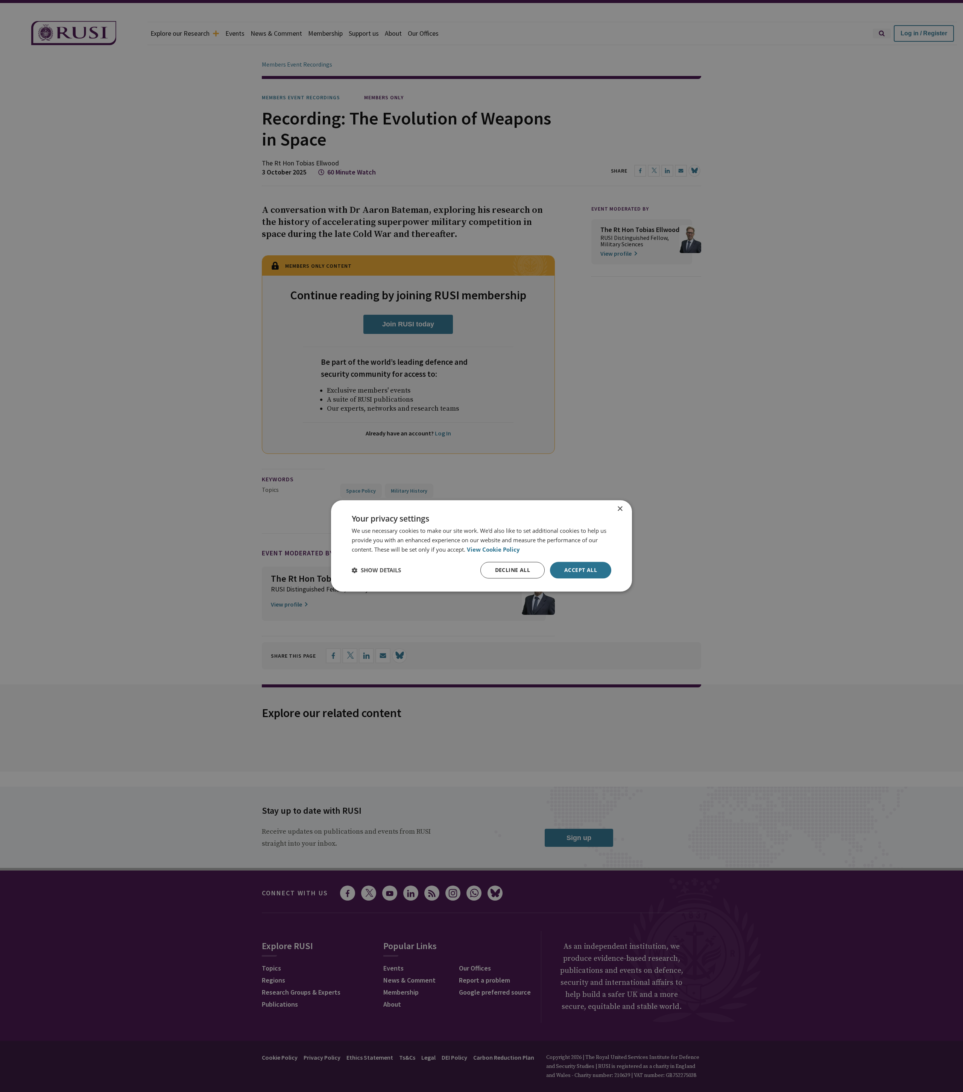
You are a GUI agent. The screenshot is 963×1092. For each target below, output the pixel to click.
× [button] (620, 509)
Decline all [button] (512, 569)
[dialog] (481, 546)
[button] (376, 570)
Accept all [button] (580, 569)
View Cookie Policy (493, 549)
